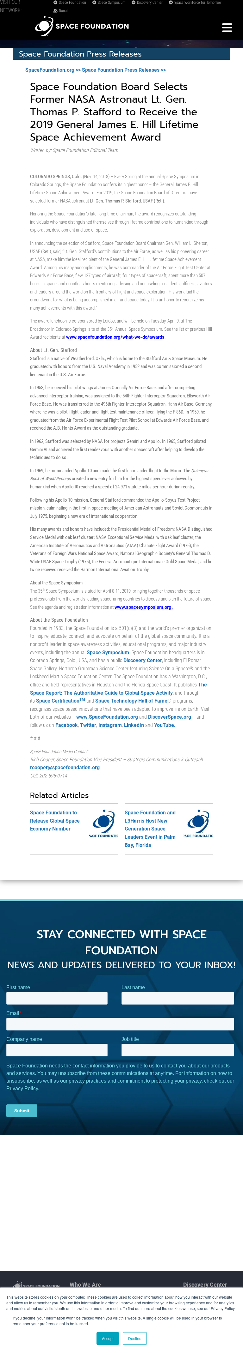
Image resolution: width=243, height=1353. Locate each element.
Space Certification (60, 701)
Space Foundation (72, 2)
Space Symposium (111, 2)
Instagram (110, 725)
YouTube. (165, 725)
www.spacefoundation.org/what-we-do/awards (115, 337)
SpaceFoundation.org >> (53, 70)
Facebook (66, 725)
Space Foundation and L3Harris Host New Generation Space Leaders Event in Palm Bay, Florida (150, 829)
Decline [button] (134, 1338)
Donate (64, 11)
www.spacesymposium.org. (144, 607)
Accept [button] (108, 1338)
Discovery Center (149, 2)
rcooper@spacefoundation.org (65, 767)
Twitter (88, 725)
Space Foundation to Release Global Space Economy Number (55, 821)
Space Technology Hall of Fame (131, 701)
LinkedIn (134, 725)
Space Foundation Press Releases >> (124, 70)
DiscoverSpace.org (169, 717)
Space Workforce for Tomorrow (197, 2)
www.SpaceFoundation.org (107, 717)
